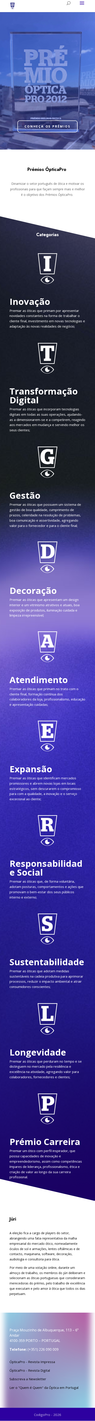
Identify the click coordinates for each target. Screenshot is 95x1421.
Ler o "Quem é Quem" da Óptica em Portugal (44, 1387)
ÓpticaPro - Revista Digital (30, 1370)
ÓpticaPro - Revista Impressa (32, 1362)
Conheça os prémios (47, 126)
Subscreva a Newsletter (28, 1379)
